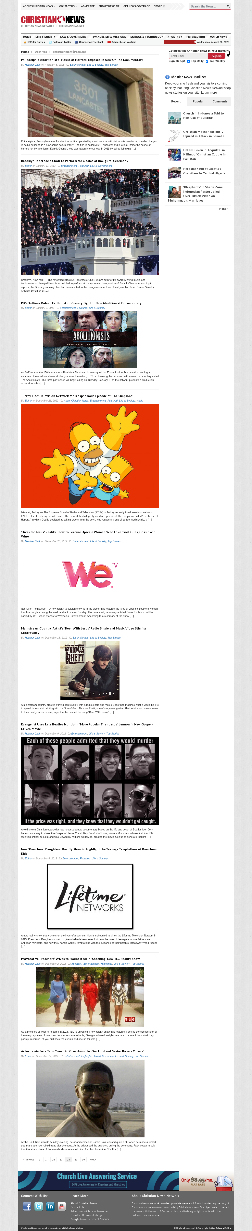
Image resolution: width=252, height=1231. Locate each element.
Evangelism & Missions (109, 37)
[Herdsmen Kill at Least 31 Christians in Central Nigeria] (174, 173)
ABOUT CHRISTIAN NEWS (38, 6)
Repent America (100, 1219)
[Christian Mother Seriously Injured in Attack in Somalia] (174, 136)
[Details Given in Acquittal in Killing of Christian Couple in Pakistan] (174, 154)
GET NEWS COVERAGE (136, 6)
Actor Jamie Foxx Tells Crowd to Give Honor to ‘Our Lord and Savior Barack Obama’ (82, 1051)
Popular (198, 101)
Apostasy (175, 37)
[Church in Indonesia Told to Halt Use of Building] (174, 118)
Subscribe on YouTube (123, 42)
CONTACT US (67, 6)
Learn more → (211, 92)
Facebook (27, 1206)
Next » (93, 1159)
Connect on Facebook (91, 42)
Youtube (61, 1206)
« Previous (28, 1159)
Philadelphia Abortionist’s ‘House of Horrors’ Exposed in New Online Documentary (82, 59)
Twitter (38, 1206)
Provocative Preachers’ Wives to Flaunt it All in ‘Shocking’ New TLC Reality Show (80, 958)
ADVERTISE (88, 6)
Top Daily (197, 60)
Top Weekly (217, 60)
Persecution (195, 37)
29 (76, 1159)
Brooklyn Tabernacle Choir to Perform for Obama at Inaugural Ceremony (74, 161)
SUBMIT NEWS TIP (109, 6)
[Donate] (180, 42)
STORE (158, 6)
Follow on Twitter (62, 42)
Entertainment (78, 64)
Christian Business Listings (86, 1215)
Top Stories (111, 64)
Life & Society (45, 37)
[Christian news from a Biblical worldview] (53, 21)
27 (61, 1159)
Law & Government (74, 37)
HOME (27, 37)
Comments (220, 101)
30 (83, 1159)
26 (53, 1159)
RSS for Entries (36, 42)
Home (25, 51)
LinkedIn (50, 1206)
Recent (176, 101)
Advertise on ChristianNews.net (89, 1211)
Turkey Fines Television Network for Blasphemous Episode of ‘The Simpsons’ (77, 396)
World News (218, 37)
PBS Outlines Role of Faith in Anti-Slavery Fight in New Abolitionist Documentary (81, 303)
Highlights (106, 963)
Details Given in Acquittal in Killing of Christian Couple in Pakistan (204, 154)
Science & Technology (146, 37)
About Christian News (76, 400)
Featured (84, 165)
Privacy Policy (223, 1228)
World (140, 400)
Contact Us (77, 1207)
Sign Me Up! (177, 60)
